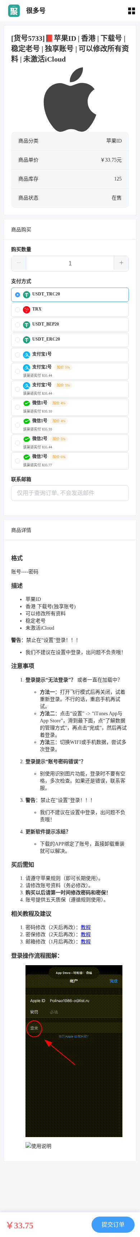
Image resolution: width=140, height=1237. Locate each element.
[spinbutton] (70, 263)
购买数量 (21, 249)
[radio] (70, 295)
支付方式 (21, 281)
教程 (86, 927)
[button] (18, 263)
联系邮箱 (21, 479)
